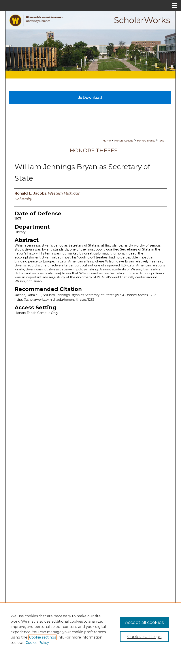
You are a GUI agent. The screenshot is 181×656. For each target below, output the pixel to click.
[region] (90, 629)
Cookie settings (42, 637)
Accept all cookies (144, 622)
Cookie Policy (37, 643)
